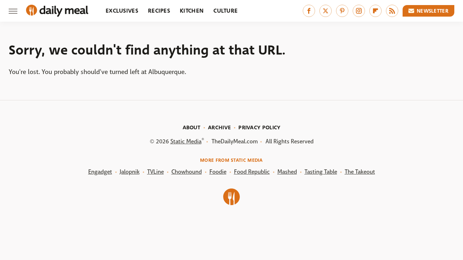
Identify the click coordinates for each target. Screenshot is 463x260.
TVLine (155, 172)
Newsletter (433, 10)
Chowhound (186, 172)
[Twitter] (325, 11)
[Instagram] (359, 11)
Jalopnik (130, 172)
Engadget (100, 172)
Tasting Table (321, 172)
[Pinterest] (342, 11)
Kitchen (192, 10)
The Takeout (360, 172)
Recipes (159, 10)
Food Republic (252, 172)
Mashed (287, 172)
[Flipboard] (375, 11)
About (192, 127)
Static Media (185, 141)
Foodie (217, 172)
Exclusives (122, 10)
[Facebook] (309, 11)
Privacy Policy (259, 127)
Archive (219, 127)
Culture (225, 10)
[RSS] (392, 11)
